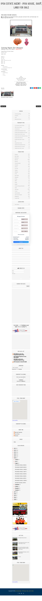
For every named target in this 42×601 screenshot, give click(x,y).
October (16, 486)
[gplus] (21, 593)
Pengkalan (16, 177)
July (16, 461)
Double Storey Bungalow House (20, 130)
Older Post (38, 106)
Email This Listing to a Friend (21, 79)
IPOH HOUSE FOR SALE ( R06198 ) (21, 480)
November (17, 488)
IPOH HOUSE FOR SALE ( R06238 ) (21, 469)
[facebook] (18, 593)
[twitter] (19, 593)
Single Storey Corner (18, 142)
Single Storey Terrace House (8, 17)
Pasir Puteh (17, 175)
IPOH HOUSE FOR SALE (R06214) (20, 476)
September (17, 484)
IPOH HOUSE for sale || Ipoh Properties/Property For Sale (19, 354)
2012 (15, 450)
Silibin (16, 180)
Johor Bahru (17, 204)
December (17, 490)
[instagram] (23, 593)
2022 (15, 497)
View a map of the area (21, 80)
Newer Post (3, 106)
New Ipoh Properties (18, 432)
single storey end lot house (20, 146)
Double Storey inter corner (19, 139)
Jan (22, 231)
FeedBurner (23, 381)
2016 (15, 458)
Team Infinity (17, 434)
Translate (20, 369)
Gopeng (16, 170)
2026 (25, 231)
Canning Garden (18, 163)
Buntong (16, 161)
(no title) (19, 556)
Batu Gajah (17, 156)
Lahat (16, 173)
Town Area (16, 189)
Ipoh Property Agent (33, 16)
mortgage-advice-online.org (21, 244)
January (16, 459)
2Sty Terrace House (18, 127)
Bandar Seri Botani (15, 16)
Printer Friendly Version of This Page (21, 78)
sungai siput (17, 198)
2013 (15, 452)
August (16, 463)
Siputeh (16, 184)
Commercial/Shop (18, 113)
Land (16, 117)
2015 (15, 456)
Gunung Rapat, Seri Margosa (12, 48)
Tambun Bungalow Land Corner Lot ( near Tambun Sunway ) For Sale (23, 543)
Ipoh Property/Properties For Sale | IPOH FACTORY (20, 357)
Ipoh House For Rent (26, 16)
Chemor (16, 166)
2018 (15, 494)
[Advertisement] (13, 12)
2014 (15, 454)
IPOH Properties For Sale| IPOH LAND (20, 361)
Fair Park (16, 168)
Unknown (16, 435)
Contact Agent (21, 77)
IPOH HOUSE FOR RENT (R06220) (7, 97)
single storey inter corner (19, 148)
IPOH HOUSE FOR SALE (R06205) (21, 474)
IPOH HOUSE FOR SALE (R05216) (22, 537)
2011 (15, 448)
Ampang (16, 154)
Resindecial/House (18, 119)
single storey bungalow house (20, 144)
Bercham (16, 159)
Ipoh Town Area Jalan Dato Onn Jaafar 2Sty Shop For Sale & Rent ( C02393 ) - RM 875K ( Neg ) (23, 548)
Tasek (16, 187)
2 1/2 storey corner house (19, 125)
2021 (15, 495)
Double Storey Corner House (20, 134)
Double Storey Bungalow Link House (21, 132)
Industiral (16, 115)
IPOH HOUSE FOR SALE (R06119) (20, 478)
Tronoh (16, 191)
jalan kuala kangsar (18, 194)
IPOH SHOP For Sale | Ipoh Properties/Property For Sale (19, 359)
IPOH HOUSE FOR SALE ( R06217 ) (21, 471)
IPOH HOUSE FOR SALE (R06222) (20, 465)
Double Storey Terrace (18, 137)
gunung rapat (20, 16)
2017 (15, 492)
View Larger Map (15, 420)
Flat (15, 141)
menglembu (17, 196)
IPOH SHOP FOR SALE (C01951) (20, 482)
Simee (16, 182)
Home (15, 442)
